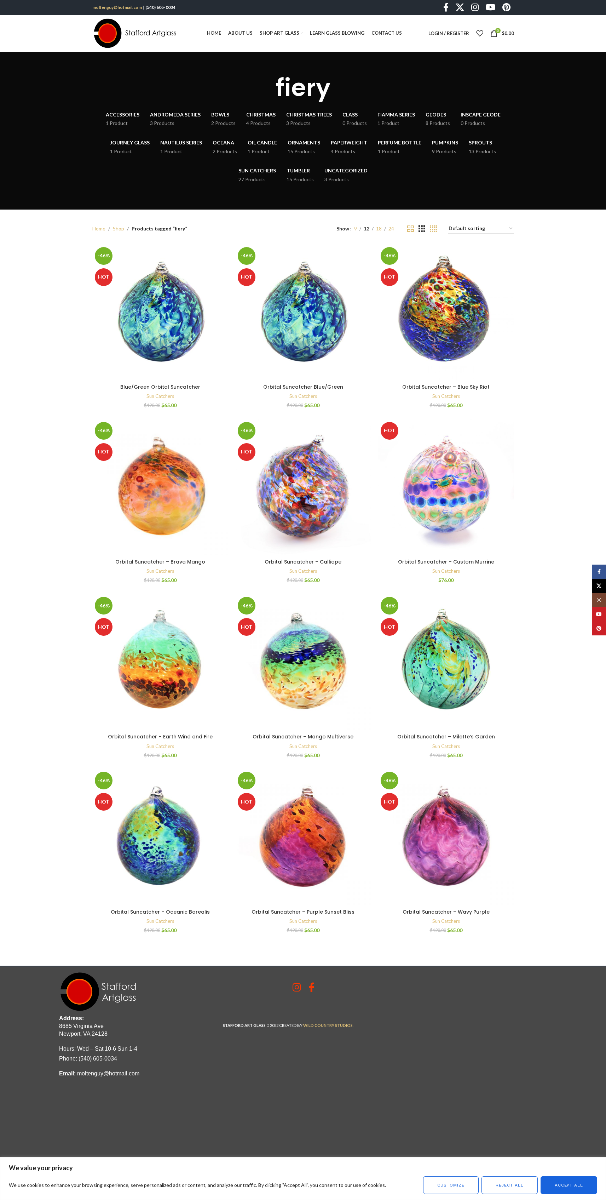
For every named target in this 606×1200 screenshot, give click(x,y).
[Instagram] (296, 987)
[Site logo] (136, 33)
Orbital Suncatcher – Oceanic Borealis (160, 911)
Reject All (510, 1185)
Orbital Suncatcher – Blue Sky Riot (446, 386)
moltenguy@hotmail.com (117, 7)
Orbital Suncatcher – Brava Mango (160, 561)
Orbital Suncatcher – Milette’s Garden (446, 736)
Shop (118, 228)
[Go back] (267, 88)
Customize (450, 1185)
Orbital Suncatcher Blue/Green (303, 386)
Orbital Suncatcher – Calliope (303, 561)
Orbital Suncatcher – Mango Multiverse (303, 736)
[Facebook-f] (311, 987)
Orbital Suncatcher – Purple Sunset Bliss (303, 911)
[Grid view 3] (422, 228)
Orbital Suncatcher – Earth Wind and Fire (160, 736)
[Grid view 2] (410, 228)
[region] (303, 1178)
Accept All (569, 1185)
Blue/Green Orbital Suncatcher (160, 386)
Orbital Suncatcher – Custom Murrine (446, 561)
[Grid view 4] (433, 228)
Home (98, 228)
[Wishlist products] (480, 33)
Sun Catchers (160, 396)
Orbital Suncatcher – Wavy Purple (446, 911)
